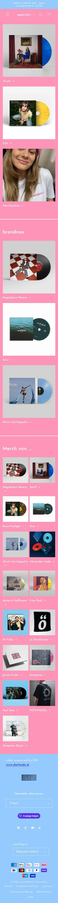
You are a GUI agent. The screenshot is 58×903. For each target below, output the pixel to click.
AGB (31, 897)
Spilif (33, 487)
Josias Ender (11, 675)
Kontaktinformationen (27, 886)
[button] (7, 14)
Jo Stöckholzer (39, 639)
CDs (5, 143)
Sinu (6, 360)
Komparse (36, 675)
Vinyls (7, 81)
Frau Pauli (36, 600)
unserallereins (27, 881)
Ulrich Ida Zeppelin (15, 422)
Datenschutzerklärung (21, 891)
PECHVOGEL (38, 710)
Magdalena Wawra (15, 297)
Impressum (47, 886)
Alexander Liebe (40, 561)
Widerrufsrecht (44, 891)
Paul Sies (9, 710)
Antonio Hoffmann (15, 600)
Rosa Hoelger (12, 526)
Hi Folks (8, 639)
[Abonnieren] (48, 803)
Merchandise (11, 205)
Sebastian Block (13, 745)
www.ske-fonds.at (17, 765)
